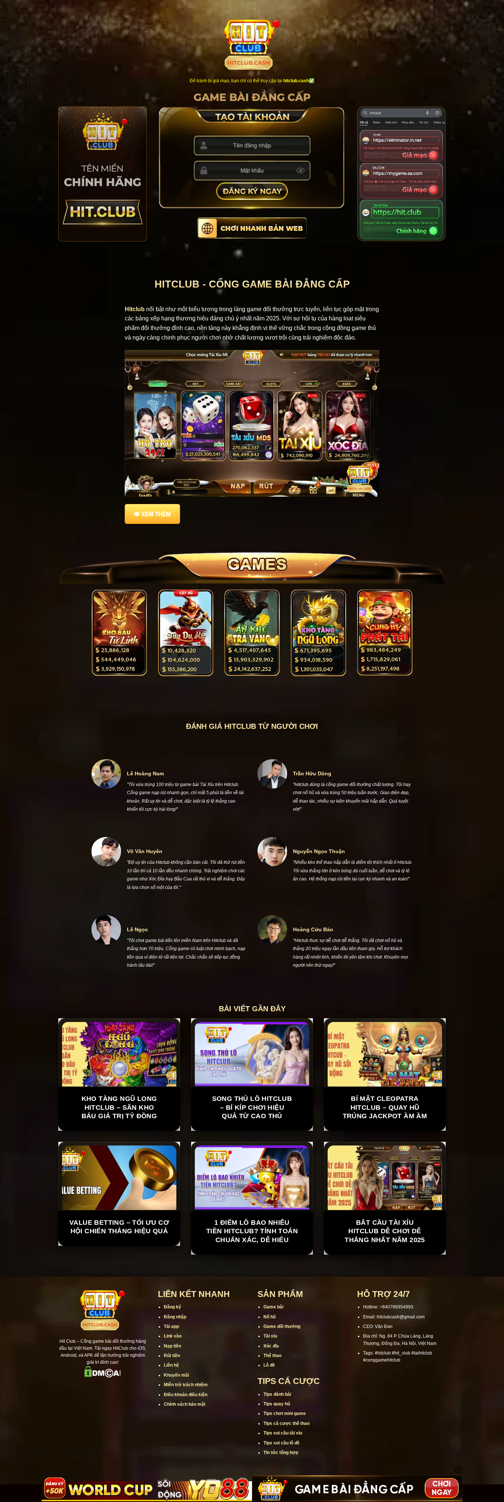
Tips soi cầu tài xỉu (282, 1433)
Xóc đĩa (271, 1346)
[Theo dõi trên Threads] (121, 1388)
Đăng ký (172, 1307)
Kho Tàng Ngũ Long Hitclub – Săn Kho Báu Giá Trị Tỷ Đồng (119, 1107)
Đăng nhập (175, 1317)
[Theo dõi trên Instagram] (83, 1388)
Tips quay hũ (276, 1404)
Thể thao (272, 1355)
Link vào (173, 1336)
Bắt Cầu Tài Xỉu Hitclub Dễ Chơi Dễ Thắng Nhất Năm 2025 (385, 1231)
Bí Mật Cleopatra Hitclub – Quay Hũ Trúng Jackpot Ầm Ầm (385, 1107)
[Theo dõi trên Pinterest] (131, 1388)
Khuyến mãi (176, 1375)
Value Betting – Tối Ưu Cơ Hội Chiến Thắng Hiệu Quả (119, 1227)
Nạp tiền (172, 1346)
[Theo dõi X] (102, 1388)
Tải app (171, 1326)
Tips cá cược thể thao (286, 1423)
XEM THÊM (156, 514)
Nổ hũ (269, 1317)
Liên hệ (171, 1365)
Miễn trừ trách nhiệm (186, 1384)
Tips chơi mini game (284, 1413)
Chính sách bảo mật (185, 1404)
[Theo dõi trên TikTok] (93, 1388)
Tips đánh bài (277, 1394)
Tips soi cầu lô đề (281, 1443)
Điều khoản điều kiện (185, 1394)
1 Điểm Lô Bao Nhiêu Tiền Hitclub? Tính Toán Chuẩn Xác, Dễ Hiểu (252, 1231)
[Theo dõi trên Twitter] (112, 1388)
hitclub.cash (296, 80)
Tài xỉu (270, 1336)
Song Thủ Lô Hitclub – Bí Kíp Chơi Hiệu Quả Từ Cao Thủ (252, 1107)
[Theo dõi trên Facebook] (73, 1388)
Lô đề (269, 1365)
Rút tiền (172, 1355)
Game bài (273, 1307)
